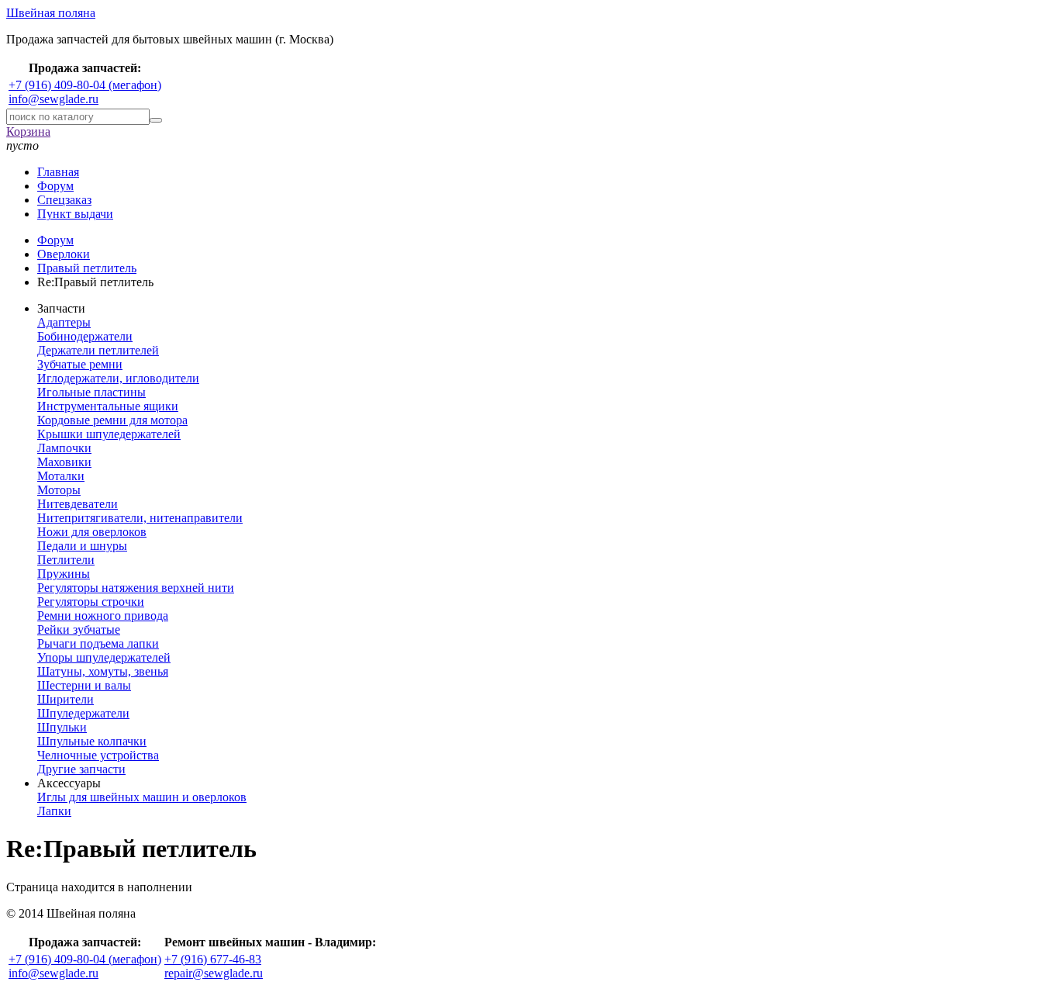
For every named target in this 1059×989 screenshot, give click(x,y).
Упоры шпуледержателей (104, 657)
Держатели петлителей (98, 350)
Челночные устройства (98, 755)
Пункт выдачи (75, 213)
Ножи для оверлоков (92, 531)
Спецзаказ (64, 199)
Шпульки (62, 727)
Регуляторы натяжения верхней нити (135, 587)
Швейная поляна (50, 12)
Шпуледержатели (83, 713)
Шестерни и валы (84, 685)
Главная (58, 171)
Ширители (65, 699)
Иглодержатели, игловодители (118, 378)
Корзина (28, 131)
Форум (55, 185)
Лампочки (64, 448)
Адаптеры (64, 322)
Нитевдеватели (77, 503)
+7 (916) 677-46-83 (212, 959)
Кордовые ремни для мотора (112, 420)
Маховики (64, 462)
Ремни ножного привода (102, 615)
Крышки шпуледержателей (109, 434)
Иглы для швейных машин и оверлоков (142, 797)
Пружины (63, 573)
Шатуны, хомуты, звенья (102, 671)
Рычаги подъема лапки (98, 643)
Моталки (61, 475)
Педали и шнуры (82, 545)
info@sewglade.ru (53, 98)
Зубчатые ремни (79, 364)
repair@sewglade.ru (213, 973)
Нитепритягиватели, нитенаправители (140, 517)
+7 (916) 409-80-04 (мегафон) (85, 85)
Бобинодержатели (85, 336)
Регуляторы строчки (90, 601)
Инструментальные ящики (107, 406)
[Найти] (156, 120)
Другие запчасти (81, 769)
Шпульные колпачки (92, 741)
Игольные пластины (91, 392)
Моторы (59, 489)
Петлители (66, 559)
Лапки (54, 811)
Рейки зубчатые (78, 629)
